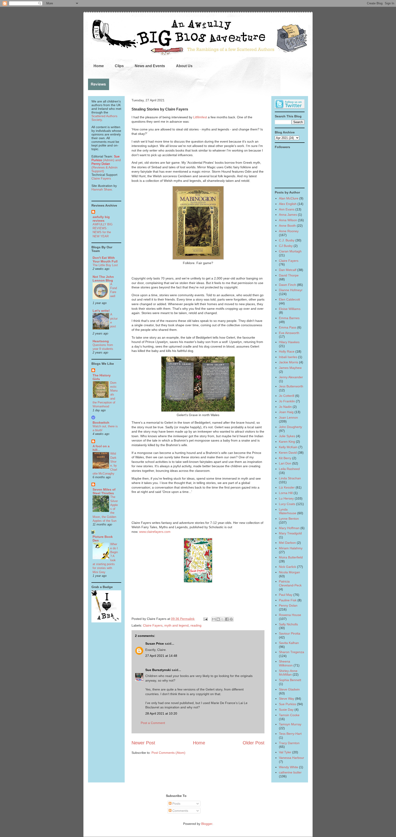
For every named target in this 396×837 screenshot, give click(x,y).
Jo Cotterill (286, 396)
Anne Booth (287, 225)
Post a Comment (153, 723)
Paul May (285, 595)
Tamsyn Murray (290, 724)
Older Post (253, 742)
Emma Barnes (289, 318)
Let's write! (101, 310)
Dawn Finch (287, 285)
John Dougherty (290, 427)
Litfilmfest (200, 117)
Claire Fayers (152, 625)
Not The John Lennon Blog (103, 278)
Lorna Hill (286, 493)
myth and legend (176, 625)
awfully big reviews (101, 218)
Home (99, 66)
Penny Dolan (288, 605)
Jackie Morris (288, 362)
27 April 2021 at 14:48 (161, 655)
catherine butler (290, 772)
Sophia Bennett (290, 680)
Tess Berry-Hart (290, 733)
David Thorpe (289, 275)
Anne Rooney (289, 231)
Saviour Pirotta (289, 633)
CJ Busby (286, 246)
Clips (119, 66)
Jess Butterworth (291, 386)
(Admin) (105, 158)
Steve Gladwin (289, 689)
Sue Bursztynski (158, 670)
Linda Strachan (290, 478)
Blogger (206, 824)
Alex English (288, 204)
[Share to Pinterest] (231, 619)
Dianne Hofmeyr (290, 290)
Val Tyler (285, 752)
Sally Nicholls (288, 624)
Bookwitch (101, 422)
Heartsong (101, 341)
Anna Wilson (288, 220)
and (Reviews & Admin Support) (106, 165)
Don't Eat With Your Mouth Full (105, 259)
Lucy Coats (287, 504)
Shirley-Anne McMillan (288, 673)
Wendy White (288, 767)
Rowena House (290, 615)
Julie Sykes (287, 436)
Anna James (288, 214)
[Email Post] (205, 619)
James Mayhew (290, 368)
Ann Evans (286, 209)
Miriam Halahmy (290, 548)
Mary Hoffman (289, 528)
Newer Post (143, 742)
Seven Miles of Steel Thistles (104, 491)
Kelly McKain (288, 447)
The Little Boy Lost (105, 265)
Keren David (288, 452)
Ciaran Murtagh (290, 251)
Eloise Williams (289, 309)
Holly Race (286, 351)
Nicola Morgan (289, 572)
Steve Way (286, 698)
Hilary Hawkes (289, 342)
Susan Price (154, 643)
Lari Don (285, 463)
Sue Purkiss (287, 704)
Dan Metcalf (287, 270)
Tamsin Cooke (289, 715)
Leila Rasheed (289, 469)
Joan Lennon (288, 417)
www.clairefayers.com (154, 531)
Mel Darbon (287, 542)
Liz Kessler (287, 487)
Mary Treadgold (290, 533)
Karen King (287, 441)
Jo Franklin (287, 401)
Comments (179, 810)
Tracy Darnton (289, 743)
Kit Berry (285, 458)
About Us (184, 66)
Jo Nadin (285, 407)
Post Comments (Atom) (168, 752)
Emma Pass (287, 327)
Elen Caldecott (289, 299)
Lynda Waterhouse (287, 511)
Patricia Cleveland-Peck (290, 583)
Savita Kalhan (289, 643)
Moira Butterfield (291, 557)
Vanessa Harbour (291, 758)
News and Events (150, 66)
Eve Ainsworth (289, 333)
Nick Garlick (287, 567)
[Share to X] (222, 619)
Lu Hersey (286, 498)
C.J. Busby (286, 240)
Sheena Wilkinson (286, 663)
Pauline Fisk (288, 600)
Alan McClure (288, 198)
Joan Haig (286, 412)
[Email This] (214, 619)
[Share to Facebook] (227, 619)
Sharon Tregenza (291, 652)
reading (195, 625)
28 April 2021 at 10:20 (161, 713)
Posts (175, 803)
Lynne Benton (289, 518)
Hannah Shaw (101, 189)
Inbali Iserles (288, 357)
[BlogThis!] (218, 619)
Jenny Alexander (291, 377)
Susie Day (286, 709)
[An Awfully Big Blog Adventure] (106, 621)
